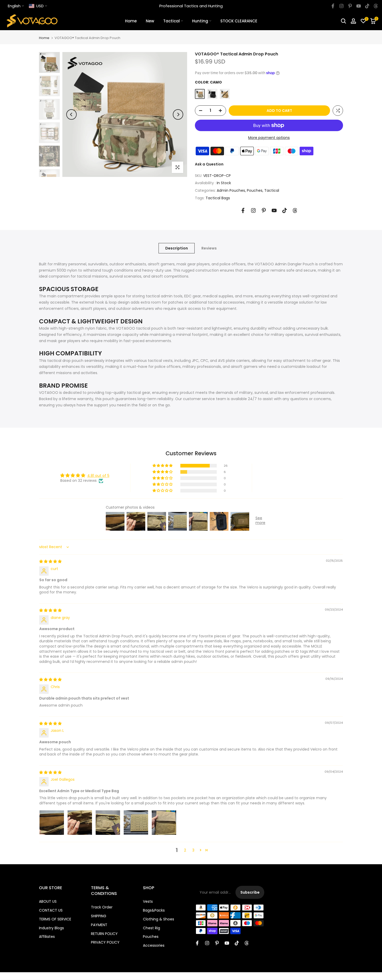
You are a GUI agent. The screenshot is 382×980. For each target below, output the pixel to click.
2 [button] (185, 850)
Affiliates (47, 936)
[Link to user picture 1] (51, 822)
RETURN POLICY (104, 933)
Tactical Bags (218, 198)
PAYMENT (99, 924)
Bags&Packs (154, 910)
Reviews (209, 248)
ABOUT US (48, 901)
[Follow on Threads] (375, 6)
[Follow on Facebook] (333, 6)
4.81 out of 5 (98, 475)
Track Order (102, 907)
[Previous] (71, 114)
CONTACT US (51, 910)
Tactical (171, 21)
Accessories (153, 945)
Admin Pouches (231, 190)
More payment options (269, 137)
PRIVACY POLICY (105, 942)
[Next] (178, 114)
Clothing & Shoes (158, 919)
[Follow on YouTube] (358, 6)
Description (176, 248)
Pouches (254, 190)
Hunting (200, 21)
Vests (148, 901)
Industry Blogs (51, 928)
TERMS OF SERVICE (55, 919)
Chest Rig (151, 928)
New (150, 21)
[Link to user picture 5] (164, 822)
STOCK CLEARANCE (238, 21)
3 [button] (193, 850)
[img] (50, 561)
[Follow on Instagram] (341, 6)
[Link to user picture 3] (107, 822)
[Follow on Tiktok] (367, 6)
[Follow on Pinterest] (350, 6)
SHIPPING (98, 916)
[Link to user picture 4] (135, 822)
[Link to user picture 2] (79, 822)
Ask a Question (209, 164)
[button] (163, 465)
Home (131, 21)
